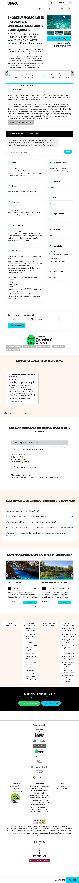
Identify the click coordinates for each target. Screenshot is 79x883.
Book (73, 880)
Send (68, 152)
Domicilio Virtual (16, 791)
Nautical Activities (44, 346)
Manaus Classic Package (69, 680)
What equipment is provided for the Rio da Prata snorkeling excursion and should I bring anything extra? (36, 534)
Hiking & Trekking (30, 346)
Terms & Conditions (64, 786)
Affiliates (64, 784)
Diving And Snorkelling (14, 346)
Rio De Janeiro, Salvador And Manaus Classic (69, 658)
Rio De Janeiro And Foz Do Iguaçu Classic (69, 670)
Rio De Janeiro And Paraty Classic (69, 647)
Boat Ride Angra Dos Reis (31, 646)
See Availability (59, 38)
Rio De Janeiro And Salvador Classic (69, 640)
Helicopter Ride (31, 673)
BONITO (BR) (12, 169)
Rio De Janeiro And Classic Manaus (69, 664)
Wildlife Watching (58, 346)
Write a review (11, 413)
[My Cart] (68, 9)
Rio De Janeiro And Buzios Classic (69, 630)
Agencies (53, 9)
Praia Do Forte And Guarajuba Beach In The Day (31, 678)
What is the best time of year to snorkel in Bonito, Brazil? (26, 516)
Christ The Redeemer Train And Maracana (31, 651)
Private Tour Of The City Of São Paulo (31, 658)
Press (64, 791)
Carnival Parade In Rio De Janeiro (70, 635)
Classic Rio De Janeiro (69, 676)
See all (24, 413)
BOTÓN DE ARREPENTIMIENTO (39, 861)
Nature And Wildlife (14, 349)
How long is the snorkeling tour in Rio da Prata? (22, 511)
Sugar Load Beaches (29, 641)
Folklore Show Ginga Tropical (30, 629)
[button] (6, 73)
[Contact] (62, 9)
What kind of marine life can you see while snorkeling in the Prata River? (31, 522)
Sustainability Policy (64, 788)
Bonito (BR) (53, 277)
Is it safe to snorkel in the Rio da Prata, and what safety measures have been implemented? (38, 527)
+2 (66, 17)
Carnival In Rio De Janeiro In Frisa (70, 652)
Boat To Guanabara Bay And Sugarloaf (31, 668)
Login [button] (42, 9)
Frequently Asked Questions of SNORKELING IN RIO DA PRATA (39, 500)
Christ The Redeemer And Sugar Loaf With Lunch (31, 635)
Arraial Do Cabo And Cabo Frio (31, 663)
